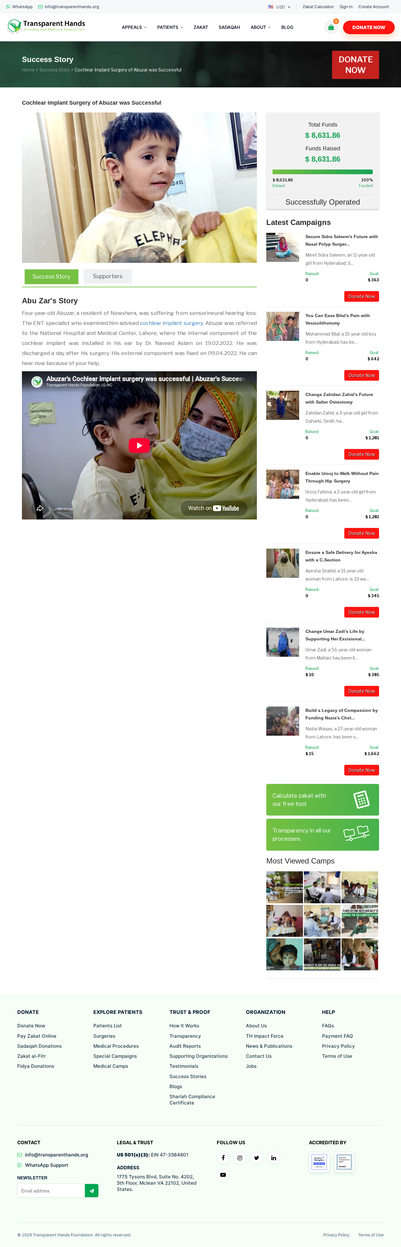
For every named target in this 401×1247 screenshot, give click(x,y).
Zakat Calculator (318, 7)
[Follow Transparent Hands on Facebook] (223, 1158)
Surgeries (104, 1036)
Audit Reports (185, 1046)
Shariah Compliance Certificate (192, 1099)
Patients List (107, 1026)
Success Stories (187, 1076)
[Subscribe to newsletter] (91, 1190)
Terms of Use (337, 1056)
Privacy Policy (338, 1046)
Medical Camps (110, 1066)
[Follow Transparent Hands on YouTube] (223, 1175)
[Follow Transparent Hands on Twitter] (257, 1158)
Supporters (107, 276)
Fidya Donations (35, 1066)
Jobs (251, 1066)
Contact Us (259, 1056)
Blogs (175, 1086)
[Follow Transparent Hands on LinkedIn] (274, 1158)
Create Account (373, 7)
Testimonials (183, 1066)
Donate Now (368, 27)
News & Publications (269, 1046)
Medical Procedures (116, 1046)
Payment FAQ (337, 1036)
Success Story (54, 69)
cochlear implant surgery (171, 323)
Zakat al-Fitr (31, 1056)
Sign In (346, 7)
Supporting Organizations (198, 1056)
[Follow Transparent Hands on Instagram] (240, 1158)
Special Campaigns (115, 1056)
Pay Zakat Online (36, 1036)
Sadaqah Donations (39, 1046)
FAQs (328, 1026)
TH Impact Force (265, 1036)
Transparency (185, 1036)
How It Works (184, 1026)
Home (28, 69)
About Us (256, 1026)
